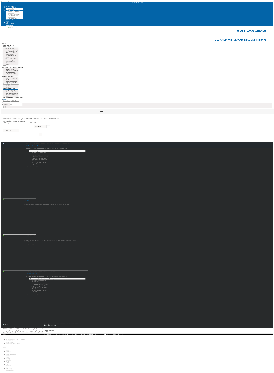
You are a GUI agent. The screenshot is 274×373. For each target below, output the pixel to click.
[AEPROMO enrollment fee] (12, 248)
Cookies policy (9, 341)
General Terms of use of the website (15, 339)
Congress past (9, 353)
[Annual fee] (12, 212)
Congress (8, 351)
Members (8, 366)
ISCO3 (7, 363)
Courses (8, 356)
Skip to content (5, 1)
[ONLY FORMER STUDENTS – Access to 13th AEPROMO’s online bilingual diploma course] (12, 167)
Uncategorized (9, 370)
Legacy (7, 364)
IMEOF (7, 361)
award (7, 350)
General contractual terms (13, 343)
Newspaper (9, 368)
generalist (8, 360)
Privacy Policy (9, 342)
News (7, 367)
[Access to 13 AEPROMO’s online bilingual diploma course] (12, 295)
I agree (122, 334)
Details (36, 166)
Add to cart (27, 206)
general (8, 358)
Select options (29, 166)
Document (8, 357)
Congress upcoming (11, 354)
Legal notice (9, 338)
